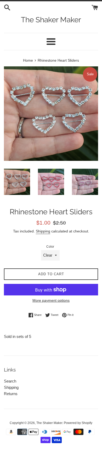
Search (10, 381)
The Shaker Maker (51, 19)
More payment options (51, 300)
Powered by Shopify (78, 423)
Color (50, 246)
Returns (11, 393)
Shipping (43, 231)
